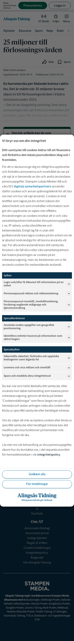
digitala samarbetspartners (32, 186)
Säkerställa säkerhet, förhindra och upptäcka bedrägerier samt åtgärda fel (31, 357)
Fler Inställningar (37, 484)
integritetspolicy (48, 454)
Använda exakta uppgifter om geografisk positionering (29, 326)
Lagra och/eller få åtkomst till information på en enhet (34, 283)
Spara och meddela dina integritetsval (27, 376)
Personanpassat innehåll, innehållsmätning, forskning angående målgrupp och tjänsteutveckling (31, 305)
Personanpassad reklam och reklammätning (31, 293)
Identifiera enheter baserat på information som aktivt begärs (33, 337)
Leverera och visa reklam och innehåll (27, 367)
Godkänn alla (37, 474)
